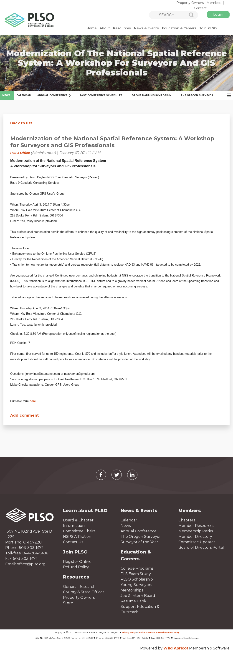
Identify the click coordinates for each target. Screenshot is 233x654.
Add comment (24, 415)
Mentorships (132, 590)
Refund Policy (76, 567)
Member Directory (195, 536)
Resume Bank (133, 601)
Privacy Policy (129, 632)
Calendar (129, 520)
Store (68, 603)
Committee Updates (196, 542)
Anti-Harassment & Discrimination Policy (158, 632)
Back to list (21, 123)
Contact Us (73, 542)
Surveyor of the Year (139, 542)
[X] (116, 475)
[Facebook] (101, 475)
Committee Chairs (79, 531)
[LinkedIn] (132, 475)
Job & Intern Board (138, 596)
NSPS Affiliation (77, 536)
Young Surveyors (136, 585)
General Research (79, 586)
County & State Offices (83, 592)
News (126, 525)
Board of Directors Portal (201, 547)
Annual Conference (139, 531)
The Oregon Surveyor (141, 536)
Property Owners (190, 3)
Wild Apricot (175, 648)
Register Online (77, 561)
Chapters (186, 520)
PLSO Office (20, 153)
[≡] (226, 95)
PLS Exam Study (136, 574)
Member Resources (196, 525)
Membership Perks (195, 531)
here (33, 401)
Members (214, 3)
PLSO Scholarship (137, 579)
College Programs (137, 568)
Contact (200, 8)
